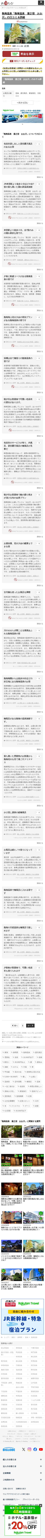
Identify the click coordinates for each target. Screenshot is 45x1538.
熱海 (40, 1057)
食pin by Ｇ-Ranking (22, 1441)
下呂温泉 (4, 1391)
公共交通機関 (10, 1101)
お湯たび (33, 1434)
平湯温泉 (19, 1391)
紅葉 (30, 1096)
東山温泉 (34, 1356)
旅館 (6, 1067)
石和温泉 (34, 1374)
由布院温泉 (35, 1422)
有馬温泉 (19, 1396)
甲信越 (7, 1072)
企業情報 (7, 1472)
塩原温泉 (19, 1370)
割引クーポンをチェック (24, 61)
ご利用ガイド (22, 1431)
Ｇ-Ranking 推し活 (8, 1441)
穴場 (25, 1067)
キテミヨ (19, 1436)
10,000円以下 (28, 1057)
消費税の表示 (21, 1488)
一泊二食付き (10, 1086)
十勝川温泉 (35, 1348)
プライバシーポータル (31, 1499)
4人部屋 (8, 1111)
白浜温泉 (34, 1396)
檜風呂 (29, 1082)
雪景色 (7, 1057)
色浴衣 (22, 1086)
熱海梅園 (19, 1096)
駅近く (7, 1062)
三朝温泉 (4, 1404)
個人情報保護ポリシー (11, 1499)
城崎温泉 (4, 1396)
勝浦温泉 (4, 1400)
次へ (29, 1026)
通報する (40, 177)
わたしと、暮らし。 (9, 1436)
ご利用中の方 (8, 1479)
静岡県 (15, 1052)
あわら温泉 (20, 1387)
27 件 (26, 46)
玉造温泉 (19, 1404)
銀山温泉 (19, 1361)
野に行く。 (10, 1439)
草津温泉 (34, 1361)
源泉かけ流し (10, 1091)
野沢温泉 (34, 1370)
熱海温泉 (26, 1052)
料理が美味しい (36, 1086)
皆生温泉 (34, 1404)
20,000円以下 (21, 1111)
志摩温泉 (4, 1422)
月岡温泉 (19, 1374)
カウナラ (18, 1439)
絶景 (37, 1106)
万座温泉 (19, 1365)
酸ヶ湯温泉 (20, 1413)
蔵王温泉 (4, 1361)
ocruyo (26, 1434)
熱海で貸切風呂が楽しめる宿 (26, 663)
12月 (37, 1101)
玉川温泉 (34, 1413)
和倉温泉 (19, 1383)
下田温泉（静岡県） (6, 1384)
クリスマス (15, 1106)
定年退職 (18, 1082)
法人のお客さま (9, 1466)
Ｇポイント (32, 1431)
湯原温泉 (4, 1409)
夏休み (39, 1062)
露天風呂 (38, 1052)
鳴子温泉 (34, 1352)
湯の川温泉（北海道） (7, 1353)
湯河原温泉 (5, 1378)
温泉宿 (7, 1082)
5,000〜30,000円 (11, 1077)
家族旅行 (23, 1091)
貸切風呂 (8, 1096)
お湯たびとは (12, 1431)
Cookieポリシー (9, 1505)
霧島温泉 (4, 1413)
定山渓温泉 (5, 1348)
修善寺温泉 (35, 1378)
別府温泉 (19, 1409)
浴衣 (16, 1057)
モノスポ (37, 1436)
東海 (6, 1052)
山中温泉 (34, 1383)
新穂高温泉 (35, 1391)
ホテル (15, 1067)
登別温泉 (19, 1348)
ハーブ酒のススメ (35, 1441)
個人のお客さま (9, 1459)
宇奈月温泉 (35, 1387)
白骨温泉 (4, 1374)
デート (27, 1106)
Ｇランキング (11, 1434)
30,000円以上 (20, 1062)
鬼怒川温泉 (5, 1370)
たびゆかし (33, 1439)
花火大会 (18, 1072)
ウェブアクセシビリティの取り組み (16, 1494)
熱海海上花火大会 (33, 1072)
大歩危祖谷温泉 (21, 1422)
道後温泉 (19, 1400)
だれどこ (19, 1434)
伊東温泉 (19, 1378)
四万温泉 (34, 1365)
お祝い (33, 1077)
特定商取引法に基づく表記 (28, 1505)
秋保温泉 (19, 1356)
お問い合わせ (8, 1488)
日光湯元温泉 (5, 1417)
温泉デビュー (37, 1091)
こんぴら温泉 (35, 1400)
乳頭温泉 (19, 1352)
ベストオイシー (28, 1436)
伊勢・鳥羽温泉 (36, 1417)
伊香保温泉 (5, 1365)
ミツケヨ (25, 1439)
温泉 (38, 1082)
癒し (24, 1077)
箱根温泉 (19, 1417)
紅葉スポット (25, 1101)
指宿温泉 (19, 1426)
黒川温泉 (34, 1409)
